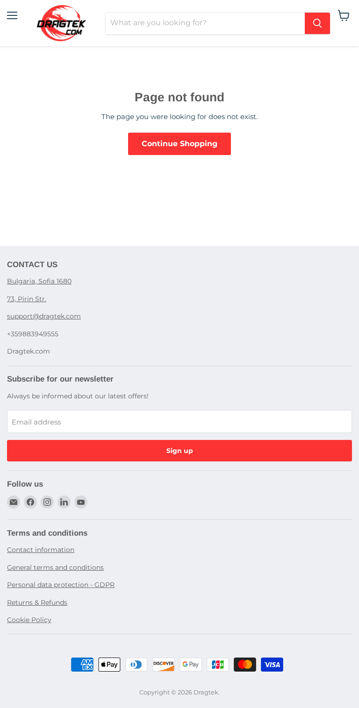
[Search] (317, 23)
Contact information (40, 549)
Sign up (179, 450)
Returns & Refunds (37, 602)
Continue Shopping (179, 143)
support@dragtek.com (44, 316)
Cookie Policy (29, 620)
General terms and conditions (55, 567)
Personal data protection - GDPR (61, 585)
